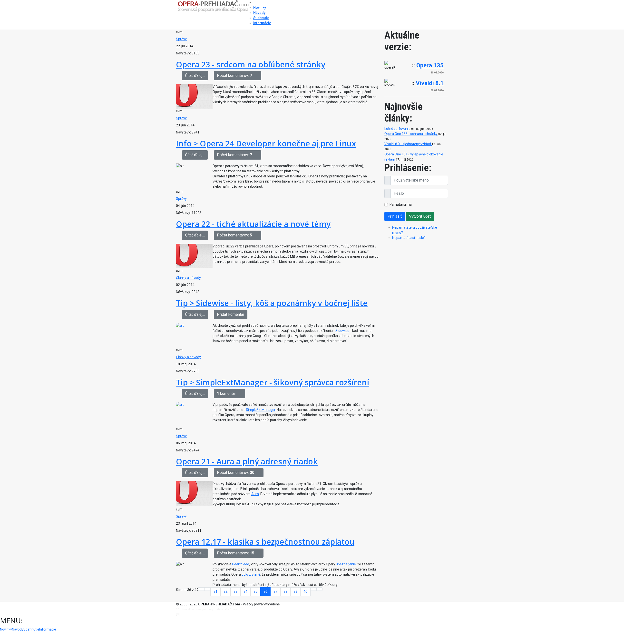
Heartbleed (240, 564)
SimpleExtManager (260, 410)
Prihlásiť (395, 216)
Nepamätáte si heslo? (409, 238)
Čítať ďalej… (195, 75)
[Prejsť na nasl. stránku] (313, 589)
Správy (181, 39)
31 (215, 591)
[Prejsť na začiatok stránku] (201, 589)
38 (285, 591)
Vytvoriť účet (420, 216)
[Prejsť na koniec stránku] (319, 589)
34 (245, 591)
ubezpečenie (346, 564)
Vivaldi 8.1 (430, 83)
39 (295, 591)
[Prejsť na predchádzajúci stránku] (207, 589)
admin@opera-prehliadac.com (200, 614)
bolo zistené (251, 574)
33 (235, 591)
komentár (226, 393)
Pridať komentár (230, 314)
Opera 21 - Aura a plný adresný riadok (247, 461)
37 (275, 591)
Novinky (259, 8)
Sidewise (342, 331)
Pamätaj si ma (401, 204)
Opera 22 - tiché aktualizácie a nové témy (253, 224)
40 (305, 591)
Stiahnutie (261, 18)
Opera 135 (430, 65)
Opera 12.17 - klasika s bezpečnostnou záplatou (265, 541)
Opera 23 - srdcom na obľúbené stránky (250, 64)
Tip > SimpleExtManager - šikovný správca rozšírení (272, 382)
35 (255, 591)
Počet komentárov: (234, 75)
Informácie (262, 23)
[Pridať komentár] (258, 75)
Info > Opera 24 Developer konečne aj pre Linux (266, 143)
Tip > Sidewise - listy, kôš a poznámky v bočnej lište (272, 303)
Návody (259, 13)
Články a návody (188, 278)
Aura (255, 494)
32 (225, 591)
